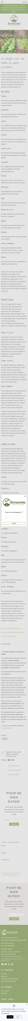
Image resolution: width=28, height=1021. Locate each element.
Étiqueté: (3, 735)
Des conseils (5, 991)
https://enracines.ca (7, 728)
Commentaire (5, 860)
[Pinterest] (12, 964)
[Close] (26, 1004)
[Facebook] (3, 964)
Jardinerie (4, 976)
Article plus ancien (14, 766)
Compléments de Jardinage (9, 979)
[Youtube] (6, 964)
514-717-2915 (8, 943)
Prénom (3, 846)
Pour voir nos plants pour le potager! (12, 632)
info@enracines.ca (6, 949)
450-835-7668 (9, 946)
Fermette (4, 974)
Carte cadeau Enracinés (8, 981)
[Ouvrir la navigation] (2, 2)
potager (5, 738)
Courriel (3, 853)
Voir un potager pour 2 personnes (11, 628)
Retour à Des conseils (14, 770)
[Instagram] (9, 964)
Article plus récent (14, 774)
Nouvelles (4, 993)
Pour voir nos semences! (8, 636)
